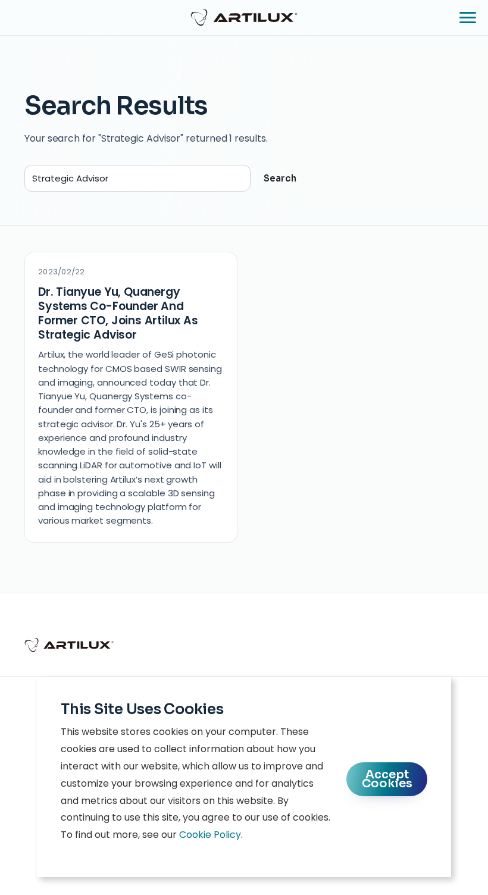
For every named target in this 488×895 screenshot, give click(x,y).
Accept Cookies (387, 779)
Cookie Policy (210, 834)
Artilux (244, 17)
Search (280, 178)
